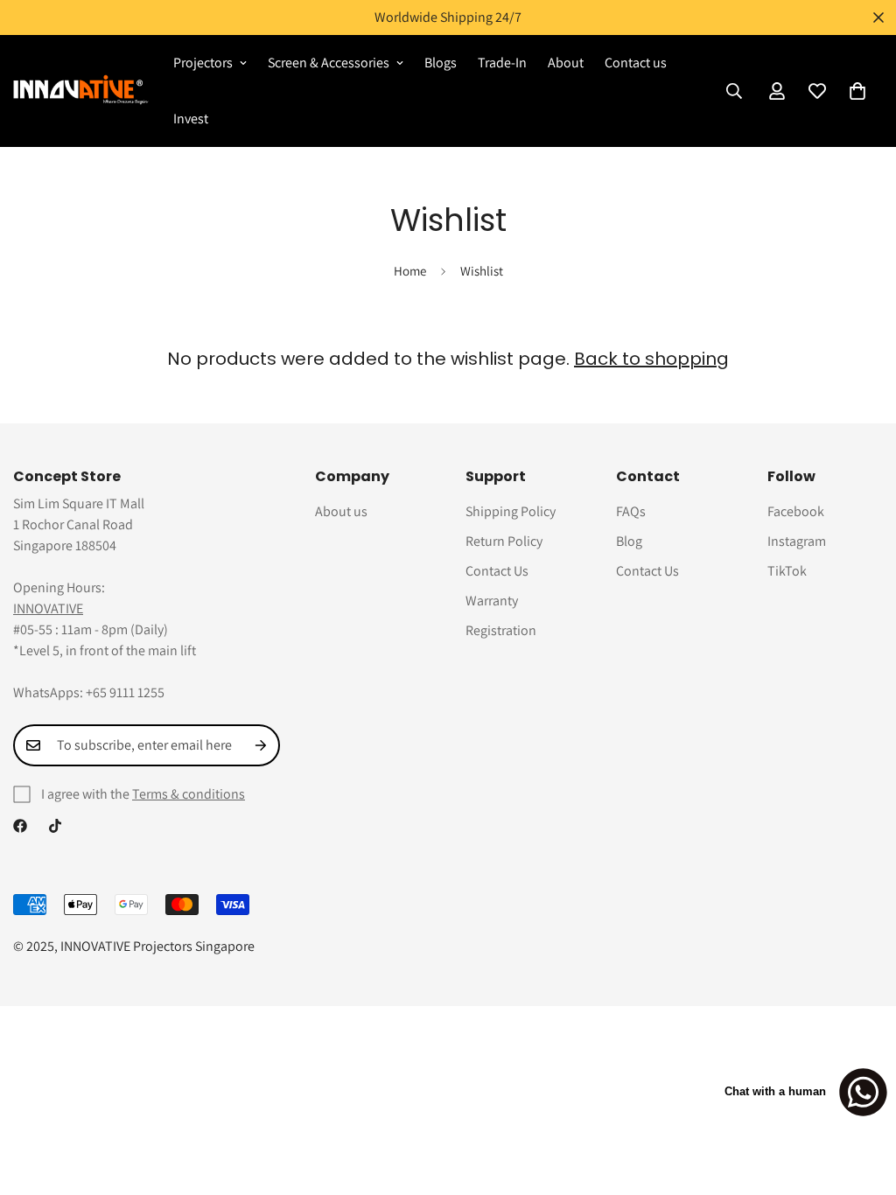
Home (410, 270)
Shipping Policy (511, 511)
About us (341, 511)
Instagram (796, 541)
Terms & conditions (188, 794)
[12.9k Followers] (20, 826)
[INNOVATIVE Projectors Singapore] (81, 90)
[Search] (734, 91)
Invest (190, 118)
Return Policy (504, 541)
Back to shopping (651, 358)
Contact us (636, 62)
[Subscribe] (261, 745)
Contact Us (497, 571)
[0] (857, 91)
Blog (629, 541)
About (566, 62)
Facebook (795, 511)
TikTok (787, 571)
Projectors (203, 62)
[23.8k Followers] (55, 826)
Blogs (440, 62)
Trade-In (502, 62)
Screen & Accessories (328, 62)
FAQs (631, 511)
